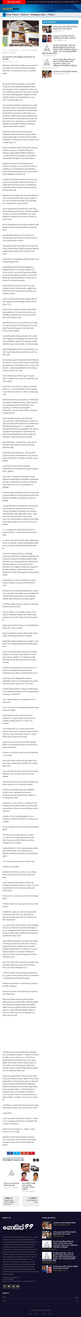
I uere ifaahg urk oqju (31, 1201)
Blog (9, 15)
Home (5, 50)
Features (24, 15)
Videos (15, 15)
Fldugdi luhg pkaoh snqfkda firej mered (9, 1202)
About (43, 1314)
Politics (51, 15)
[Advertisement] (20, 1034)
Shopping (35, 15)
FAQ (36, 1314)
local (4, 1301)
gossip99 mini (14, 50)
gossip (5, 1297)
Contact (50, 1314)
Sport (43, 15)
